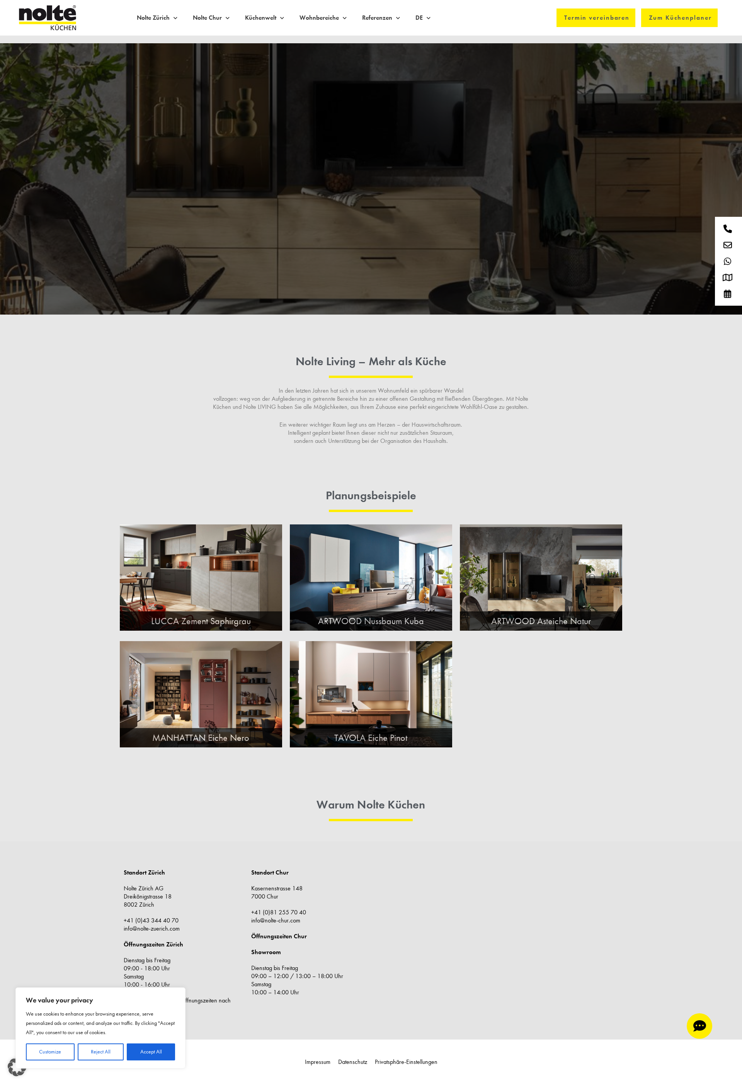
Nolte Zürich (153, 17)
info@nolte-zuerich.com (152, 928)
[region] (100, 1028)
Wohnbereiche (319, 17)
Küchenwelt (260, 17)
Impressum (317, 1061)
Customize (50, 1051)
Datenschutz (352, 1061)
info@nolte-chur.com (275, 920)
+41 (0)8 (262, 912)
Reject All (101, 1051)
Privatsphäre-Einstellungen (406, 1061)
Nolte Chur (207, 17)
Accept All (151, 1051)
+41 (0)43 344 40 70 (151, 920)
